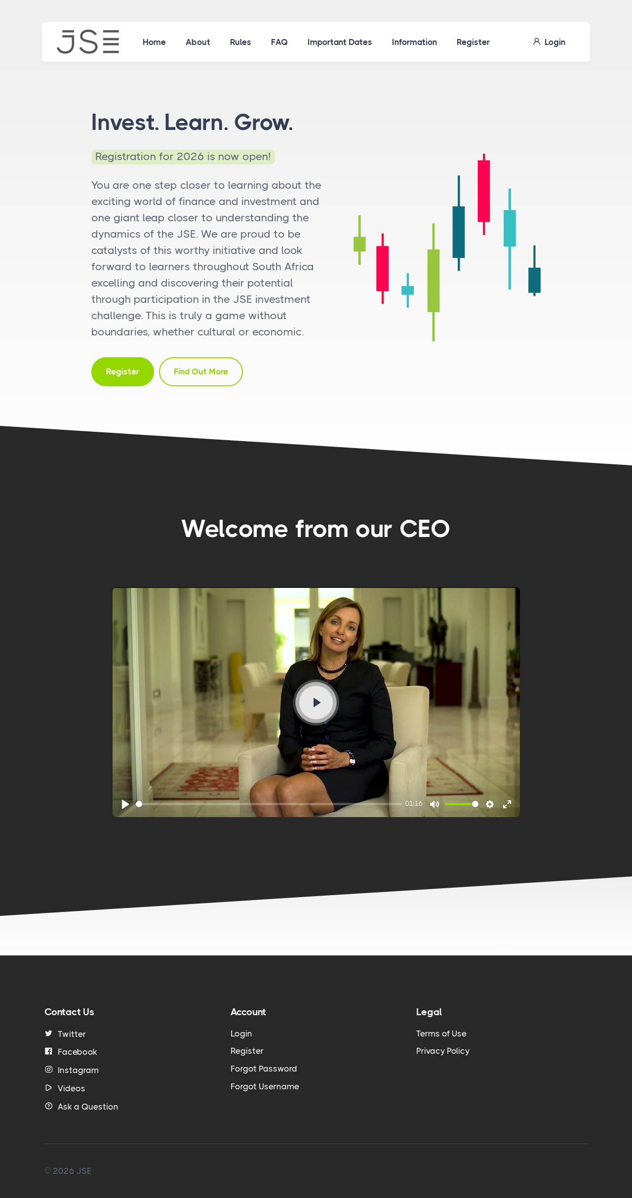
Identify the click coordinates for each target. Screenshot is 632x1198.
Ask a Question (88, 1107)
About (198, 42)
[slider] (269, 804)
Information (414, 42)
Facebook (77, 1052)
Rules (240, 42)
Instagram (78, 1070)
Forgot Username (265, 1086)
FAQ (279, 42)
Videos (71, 1088)
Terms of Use (441, 1033)
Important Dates (340, 42)
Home (154, 42)
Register (473, 42)
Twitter (72, 1034)
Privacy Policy (443, 1051)
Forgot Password (264, 1069)
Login (553, 42)
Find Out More (201, 371)
